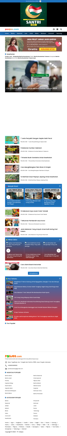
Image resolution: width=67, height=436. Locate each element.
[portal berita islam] (33, 14)
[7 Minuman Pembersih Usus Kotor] (12, 222)
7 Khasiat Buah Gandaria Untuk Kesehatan (36, 158)
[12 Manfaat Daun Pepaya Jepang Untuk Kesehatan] (12, 178)
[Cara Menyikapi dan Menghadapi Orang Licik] (52, 247)
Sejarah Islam (9, 388)
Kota (33, 425)
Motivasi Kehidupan (10, 391)
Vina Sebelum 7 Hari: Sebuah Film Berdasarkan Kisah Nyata (31, 292)
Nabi (44, 425)
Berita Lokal (8, 378)
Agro (12, 422)
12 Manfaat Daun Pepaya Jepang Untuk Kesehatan (39, 177)
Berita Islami (8, 375)
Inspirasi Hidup (9, 383)
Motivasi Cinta (38, 391)
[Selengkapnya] (60, 186)
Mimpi (38, 425)
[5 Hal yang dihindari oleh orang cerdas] (33, 194)
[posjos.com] (12, 29)
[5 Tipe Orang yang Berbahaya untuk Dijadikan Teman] (52, 194)
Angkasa (18, 422)
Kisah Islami (8, 385)
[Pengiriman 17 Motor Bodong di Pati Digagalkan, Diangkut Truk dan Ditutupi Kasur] (9, 283)
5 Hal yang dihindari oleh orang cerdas (33, 201)
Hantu (7, 425)
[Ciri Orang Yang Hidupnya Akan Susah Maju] (9, 298)
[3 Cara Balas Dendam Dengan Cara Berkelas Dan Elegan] (15, 194)
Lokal (35, 406)
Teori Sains (55, 427)
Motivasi (36, 403)
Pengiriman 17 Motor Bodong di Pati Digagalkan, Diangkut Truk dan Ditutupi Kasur (36, 282)
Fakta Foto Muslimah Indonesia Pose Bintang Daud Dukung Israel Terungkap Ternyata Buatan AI (37, 302)
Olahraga (54, 425)
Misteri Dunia (37, 385)
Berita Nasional (38, 375)
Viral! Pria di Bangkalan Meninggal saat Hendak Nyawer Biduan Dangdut (35, 307)
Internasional (37, 378)
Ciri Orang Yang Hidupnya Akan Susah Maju (27, 297)
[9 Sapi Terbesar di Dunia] (9, 312)
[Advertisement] (33, 114)
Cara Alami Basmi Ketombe (31, 265)
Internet (24, 429)
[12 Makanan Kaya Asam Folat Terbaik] (12, 213)
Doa (42, 422)
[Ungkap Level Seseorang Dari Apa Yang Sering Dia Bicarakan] (15, 247)
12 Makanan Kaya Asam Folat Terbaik (34, 211)
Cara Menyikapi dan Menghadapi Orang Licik (51, 255)
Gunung (54, 422)
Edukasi (36, 416)
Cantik (26, 422)
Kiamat (27, 425)
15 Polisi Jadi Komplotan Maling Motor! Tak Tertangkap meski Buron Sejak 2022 (36, 317)
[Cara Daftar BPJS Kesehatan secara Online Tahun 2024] (33, 76)
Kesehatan (8, 418)
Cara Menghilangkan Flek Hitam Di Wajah (36, 167)
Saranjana (35, 427)
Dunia (35, 408)
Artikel (6, 406)
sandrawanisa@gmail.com (15, 368)
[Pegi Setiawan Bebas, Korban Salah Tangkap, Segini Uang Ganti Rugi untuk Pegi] (9, 288)
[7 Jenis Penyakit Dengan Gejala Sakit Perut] (12, 140)
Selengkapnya (33, 273)
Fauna (35, 413)
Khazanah (36, 401)
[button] (54, 29)
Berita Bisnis (8, 393)
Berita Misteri (37, 383)
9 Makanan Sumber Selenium (31, 148)
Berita (6, 401)
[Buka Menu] (57, 29)
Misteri (7, 408)
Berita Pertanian (38, 393)
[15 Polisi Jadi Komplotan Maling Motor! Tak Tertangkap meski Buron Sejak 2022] (9, 317)
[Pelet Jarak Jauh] (33, 44)
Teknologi (36, 411)
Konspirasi (8, 429)
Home (7, 422)
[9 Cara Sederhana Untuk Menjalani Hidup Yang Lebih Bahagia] (33, 247)
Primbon (36, 419)
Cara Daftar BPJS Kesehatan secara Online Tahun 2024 (31, 88)
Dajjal (37, 422)
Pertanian (8, 427)
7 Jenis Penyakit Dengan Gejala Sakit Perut (36, 138)
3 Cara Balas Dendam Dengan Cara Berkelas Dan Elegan (14, 202)
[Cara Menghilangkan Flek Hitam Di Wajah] (12, 169)
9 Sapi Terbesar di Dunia (21, 312)
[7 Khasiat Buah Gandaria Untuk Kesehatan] (12, 159)
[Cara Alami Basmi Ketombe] (12, 266)
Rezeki (28, 427)
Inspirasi (36, 388)
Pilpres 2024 (37, 380)
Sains (6, 413)
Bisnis (6, 411)
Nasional (7, 403)
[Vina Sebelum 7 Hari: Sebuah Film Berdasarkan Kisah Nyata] (9, 293)
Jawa (12, 425)
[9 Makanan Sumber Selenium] (12, 150)
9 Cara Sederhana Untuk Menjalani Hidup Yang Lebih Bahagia (33, 256)
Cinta (31, 422)
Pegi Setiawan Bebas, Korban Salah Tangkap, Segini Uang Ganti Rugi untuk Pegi (36, 287)
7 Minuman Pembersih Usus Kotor (33, 221)
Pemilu (7, 380)
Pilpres (15, 427)
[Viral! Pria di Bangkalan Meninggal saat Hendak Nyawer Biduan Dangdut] (9, 307)
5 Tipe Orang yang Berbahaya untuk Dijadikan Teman (49, 202)
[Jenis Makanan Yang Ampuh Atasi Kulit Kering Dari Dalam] (12, 232)
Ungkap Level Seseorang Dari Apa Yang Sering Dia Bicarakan (14, 256)
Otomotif (7, 416)
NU (48, 425)
